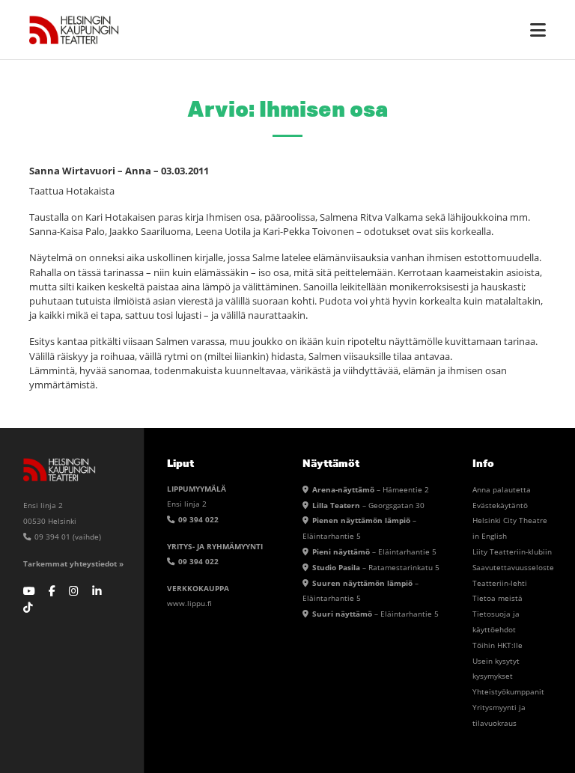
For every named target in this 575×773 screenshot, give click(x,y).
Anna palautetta (501, 489)
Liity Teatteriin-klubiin (512, 551)
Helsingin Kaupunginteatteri (74, 30)
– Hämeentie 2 (370, 489)
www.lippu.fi (189, 603)
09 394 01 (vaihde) (66, 536)
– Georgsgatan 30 (368, 505)
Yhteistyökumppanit (508, 691)
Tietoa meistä (497, 598)
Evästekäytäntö (500, 505)
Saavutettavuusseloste (513, 567)
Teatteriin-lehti (499, 583)
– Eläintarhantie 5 (374, 551)
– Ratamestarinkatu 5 (375, 567)
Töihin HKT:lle (497, 645)
